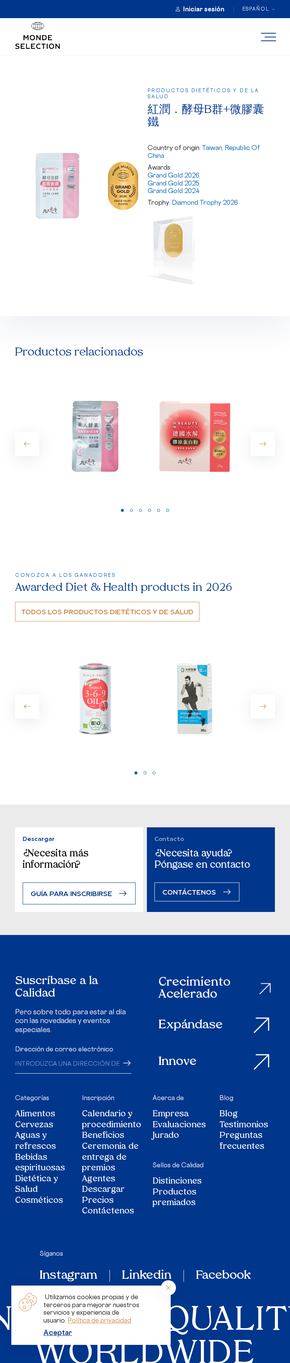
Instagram (68, 1276)
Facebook (223, 1276)
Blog (226, 1098)
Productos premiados (174, 1198)
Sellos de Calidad (178, 1165)
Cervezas (34, 1125)
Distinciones (177, 1181)
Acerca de (168, 1098)
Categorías (32, 1098)
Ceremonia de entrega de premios (110, 1158)
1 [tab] (122, 510)
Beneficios (103, 1136)
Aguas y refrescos (35, 1141)
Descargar (103, 1190)
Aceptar (57, 1332)
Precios (98, 1201)
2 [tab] (131, 510)
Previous (27, 444)
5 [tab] (158, 510)
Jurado (166, 1136)
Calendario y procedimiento (111, 1120)
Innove (178, 1062)
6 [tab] (167, 510)
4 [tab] (149, 510)
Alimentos (35, 1114)
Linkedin (146, 1276)
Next (263, 444)
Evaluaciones (179, 1125)
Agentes (98, 1179)
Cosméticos (39, 1201)
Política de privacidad (99, 1320)
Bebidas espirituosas (40, 1163)
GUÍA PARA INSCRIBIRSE (71, 893)
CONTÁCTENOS (189, 891)
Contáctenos (108, 1211)
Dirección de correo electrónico (64, 1049)
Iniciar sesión (203, 9)
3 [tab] (140, 510)
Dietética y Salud (36, 1185)
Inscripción (98, 1098)
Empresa (171, 1114)
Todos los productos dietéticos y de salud (107, 611)
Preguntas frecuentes (241, 1141)
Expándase (191, 1025)
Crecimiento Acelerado (194, 989)
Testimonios (243, 1125)
